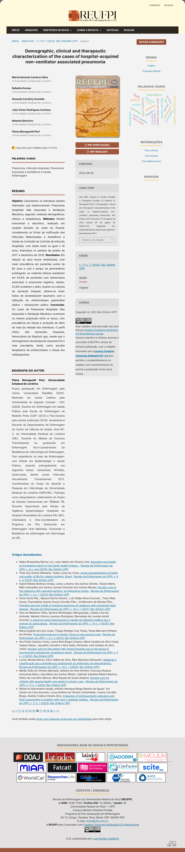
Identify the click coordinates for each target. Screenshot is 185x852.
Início (16, 30)
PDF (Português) (98, 145)
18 (44, 710)
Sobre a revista (88, 30)
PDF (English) (98, 151)
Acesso (168, 5)
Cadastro (154, 5)
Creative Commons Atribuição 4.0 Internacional (111, 824)
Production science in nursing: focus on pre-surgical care (67, 634)
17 (40, 710)
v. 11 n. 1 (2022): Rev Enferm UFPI (56, 41)
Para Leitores (151, 150)
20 (51, 710)
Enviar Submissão (151, 42)
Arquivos (31, 30)
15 (33, 710)
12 (22, 710)
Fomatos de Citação (93, 239)
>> (57, 710)
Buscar (129, 30)
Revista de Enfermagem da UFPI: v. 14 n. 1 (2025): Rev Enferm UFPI (59, 666)
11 (19, 710)
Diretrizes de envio (56, 30)
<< (13, 710)
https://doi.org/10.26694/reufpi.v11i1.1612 (36, 147)
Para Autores (151, 155)
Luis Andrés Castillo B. (106, 838)
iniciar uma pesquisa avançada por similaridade (64, 718)
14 (30, 710)
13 (26, 710)
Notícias (113, 30)
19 (47, 710)
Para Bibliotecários (151, 161)
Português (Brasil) (151, 71)
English (151, 65)
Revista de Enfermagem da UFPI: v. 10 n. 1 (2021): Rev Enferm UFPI (70, 609)
